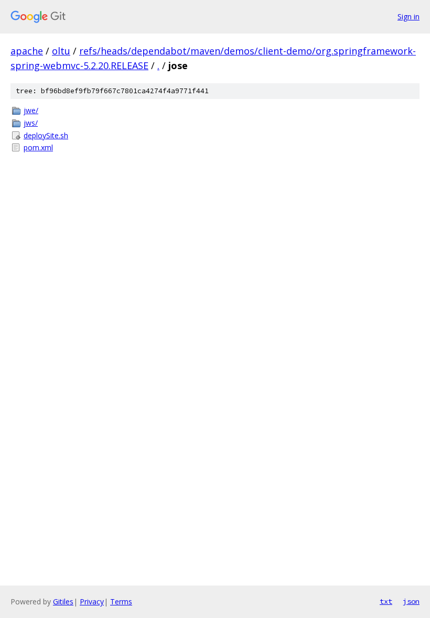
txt (386, 601)
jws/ (31, 123)
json (411, 601)
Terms (121, 601)
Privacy (92, 601)
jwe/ (31, 110)
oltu (61, 51)
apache (26, 51)
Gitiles (63, 601)
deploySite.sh (46, 135)
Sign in (408, 16)
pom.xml (38, 147)
